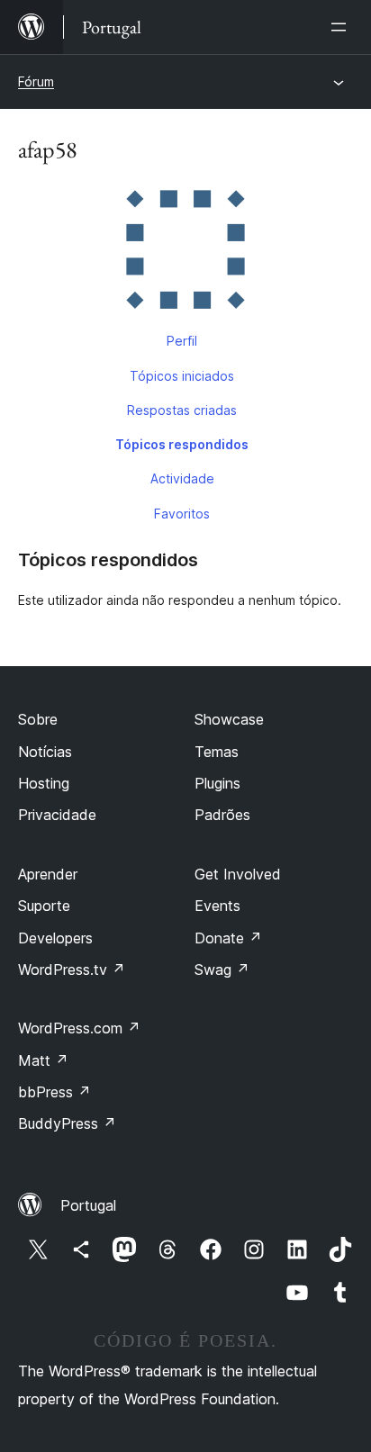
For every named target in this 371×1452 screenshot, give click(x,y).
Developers (55, 938)
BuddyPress (67, 1123)
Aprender (47, 874)
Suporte (44, 906)
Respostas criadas (182, 410)
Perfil (182, 340)
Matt (43, 1060)
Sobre (38, 719)
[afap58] (185, 253)
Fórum (36, 81)
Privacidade (57, 815)
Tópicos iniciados (182, 375)
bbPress (54, 1092)
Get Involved (238, 874)
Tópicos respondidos (182, 444)
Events (217, 906)
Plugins (217, 783)
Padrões (222, 815)
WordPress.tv (71, 969)
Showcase (229, 719)
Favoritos (182, 513)
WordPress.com (79, 1028)
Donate (228, 938)
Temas (217, 752)
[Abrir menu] (342, 27)
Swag (222, 969)
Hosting (43, 783)
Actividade (182, 478)
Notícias (45, 752)
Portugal (88, 1205)
